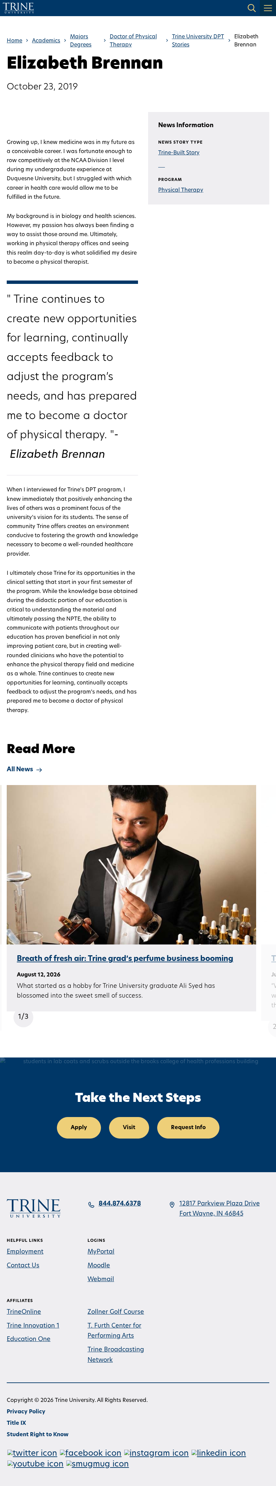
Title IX (16, 1423)
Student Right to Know (38, 1435)
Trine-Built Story (179, 153)
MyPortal (101, 1252)
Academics (46, 41)
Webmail (101, 1280)
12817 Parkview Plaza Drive (219, 1204)
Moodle (99, 1266)
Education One (28, 1340)
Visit (129, 1127)
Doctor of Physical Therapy (133, 41)
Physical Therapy (180, 190)
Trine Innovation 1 (33, 1326)
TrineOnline (24, 1312)
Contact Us (23, 1266)
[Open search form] (252, 8)
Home (14, 41)
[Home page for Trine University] (18, 8)
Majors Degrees (81, 41)
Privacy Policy (26, 1412)
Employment (25, 1252)
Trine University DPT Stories (198, 41)
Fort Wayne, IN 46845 (211, 1214)
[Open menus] (268, 8)
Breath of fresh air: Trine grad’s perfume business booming (125, 959)
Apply (79, 1127)
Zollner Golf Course (116, 1312)
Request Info (188, 1127)
